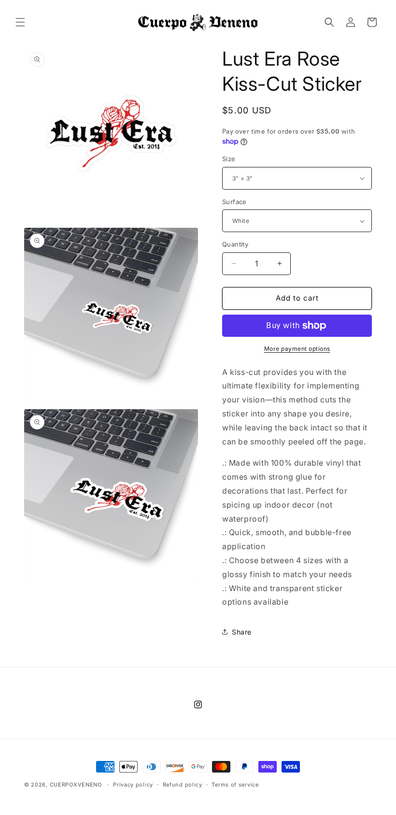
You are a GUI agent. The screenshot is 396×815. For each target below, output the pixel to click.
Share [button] (242, 632)
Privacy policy (133, 784)
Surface (234, 202)
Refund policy (182, 784)
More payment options (297, 348)
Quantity (235, 244)
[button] (20, 22)
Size (229, 159)
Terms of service (235, 784)
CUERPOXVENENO (76, 784)
